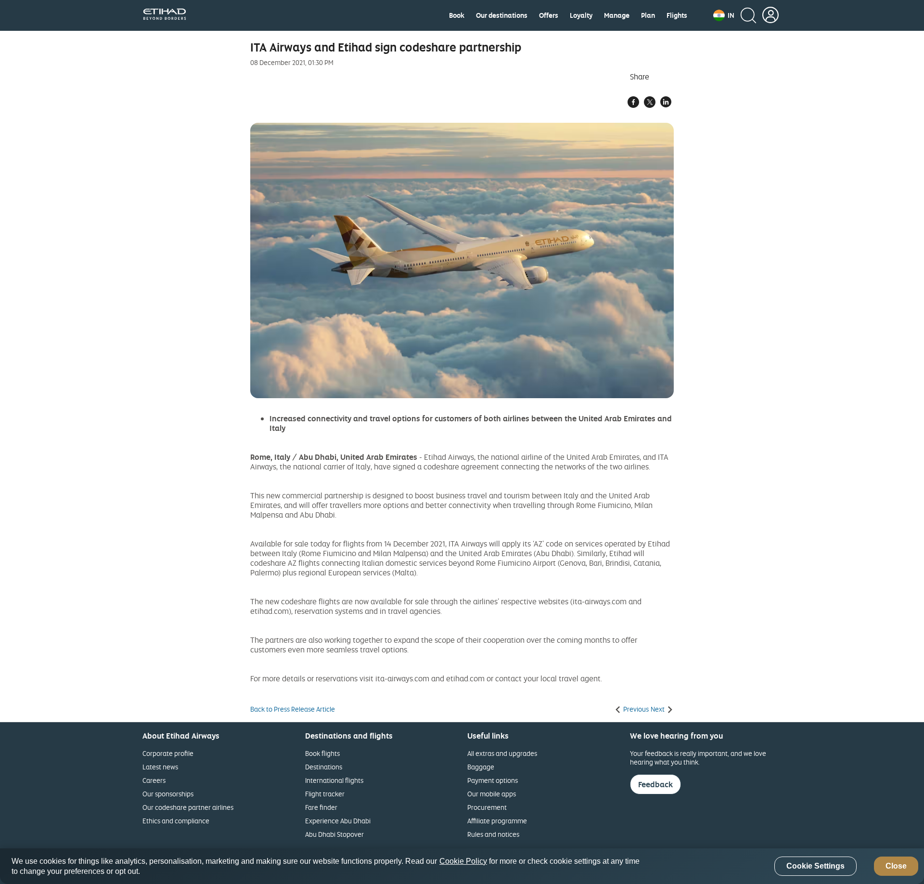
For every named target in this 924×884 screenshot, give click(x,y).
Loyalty (581, 15)
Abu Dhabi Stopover (334, 834)
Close (896, 866)
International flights (334, 780)
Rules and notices (493, 834)
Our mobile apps (491, 793)
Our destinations (501, 15)
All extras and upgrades (502, 753)
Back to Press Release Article (292, 709)
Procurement (487, 807)
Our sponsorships (167, 793)
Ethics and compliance (175, 820)
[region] (462, 866)
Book (456, 15)
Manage (616, 15)
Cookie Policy (463, 861)
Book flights (322, 753)
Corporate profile (167, 753)
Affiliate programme (497, 820)
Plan (648, 15)
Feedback (655, 784)
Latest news (160, 766)
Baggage (480, 766)
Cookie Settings (815, 866)
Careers (154, 780)
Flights (677, 15)
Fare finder (321, 807)
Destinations (323, 766)
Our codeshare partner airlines (187, 807)
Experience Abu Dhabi (338, 820)
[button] (723, 15)
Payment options (492, 780)
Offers (548, 15)
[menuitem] (456, 15)
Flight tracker (325, 793)
